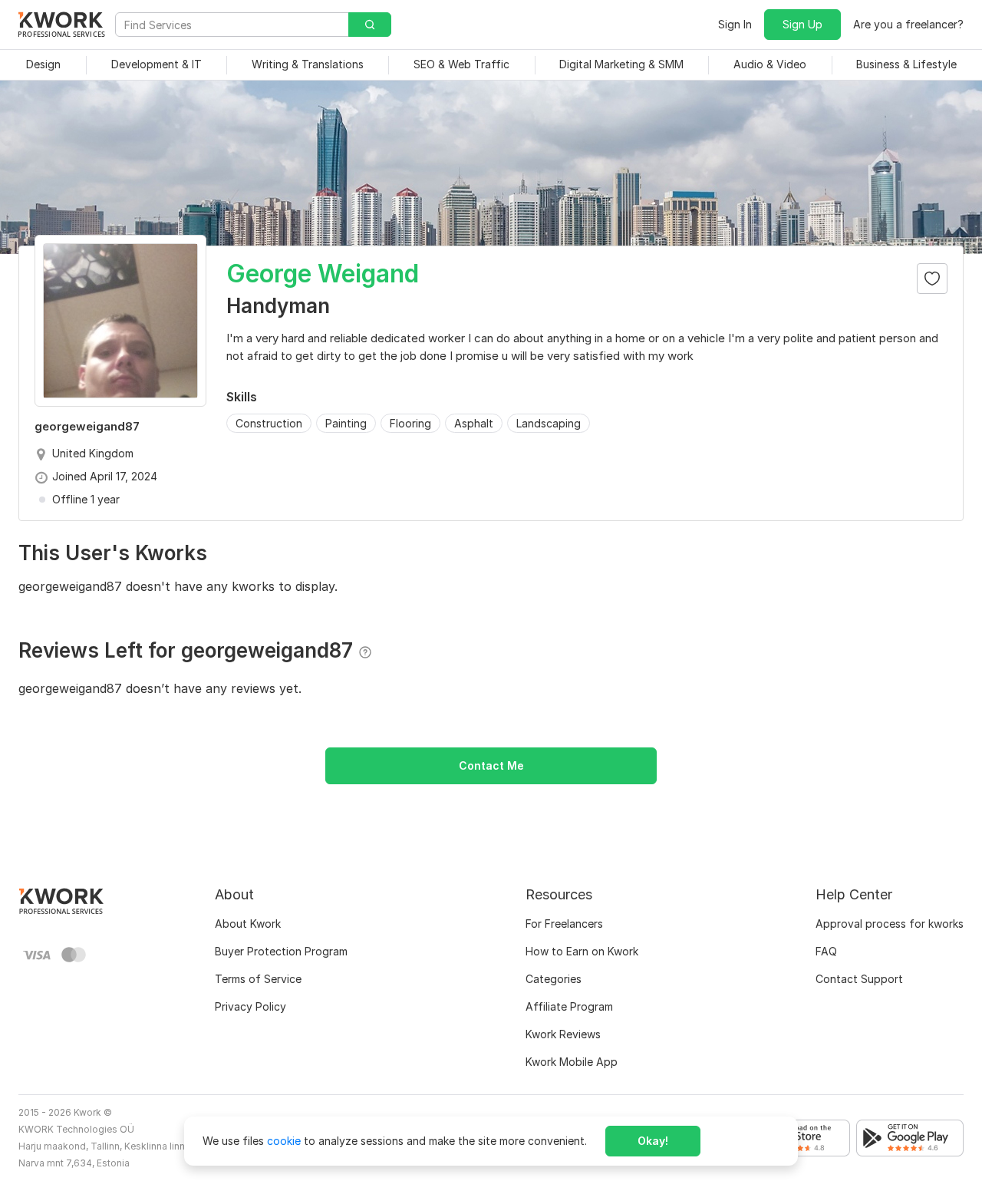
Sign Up (802, 24)
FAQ (826, 951)
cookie (284, 1140)
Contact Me (491, 765)
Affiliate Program (569, 1006)
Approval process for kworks (890, 923)
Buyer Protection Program (281, 951)
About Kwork (248, 923)
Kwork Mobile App (572, 1061)
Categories (554, 978)
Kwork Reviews (563, 1034)
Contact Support (859, 978)
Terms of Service (258, 978)
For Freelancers (564, 923)
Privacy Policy (250, 1006)
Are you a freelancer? (908, 24)
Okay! (653, 1140)
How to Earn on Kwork (582, 951)
